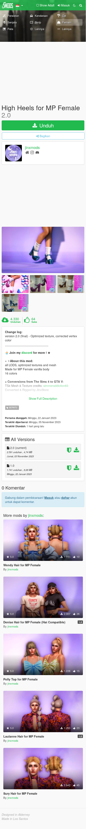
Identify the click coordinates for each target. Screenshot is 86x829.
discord (26, 352)
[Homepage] (27, 152)
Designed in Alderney (16, 814)
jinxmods (32, 147)
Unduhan (15, 322)
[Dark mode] (74, 5)
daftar (65, 497)
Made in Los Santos (15, 819)
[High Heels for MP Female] (43, 250)
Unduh (46, 125)
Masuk (49, 497)
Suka (34, 322)
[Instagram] (32, 152)
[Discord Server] (37, 152)
